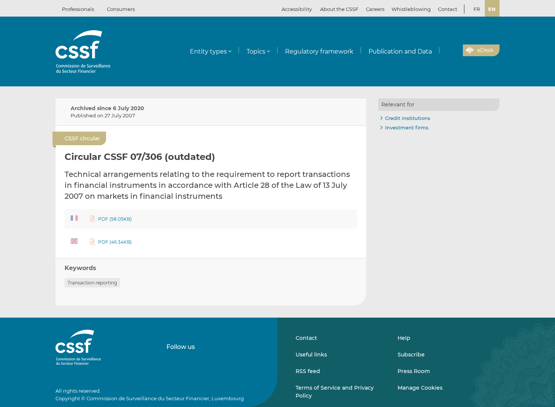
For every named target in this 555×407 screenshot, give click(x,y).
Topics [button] (256, 51)
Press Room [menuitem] (414, 371)
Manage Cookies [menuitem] (420, 387)
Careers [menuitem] (375, 9)
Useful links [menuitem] (311, 354)
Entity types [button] (208, 51)
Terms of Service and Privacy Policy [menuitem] (335, 391)
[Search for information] (445, 51)
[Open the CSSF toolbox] (455, 51)
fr (476, 9)
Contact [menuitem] (447, 9)
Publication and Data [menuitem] (400, 51)
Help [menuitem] (404, 338)
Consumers (121, 9)
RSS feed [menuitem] (308, 371)
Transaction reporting (92, 283)
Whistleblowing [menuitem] (411, 9)
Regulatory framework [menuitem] (319, 51)
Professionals (78, 9)
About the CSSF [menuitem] (339, 9)
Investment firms (407, 127)
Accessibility (297, 9)
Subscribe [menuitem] (411, 354)
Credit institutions (407, 118)
